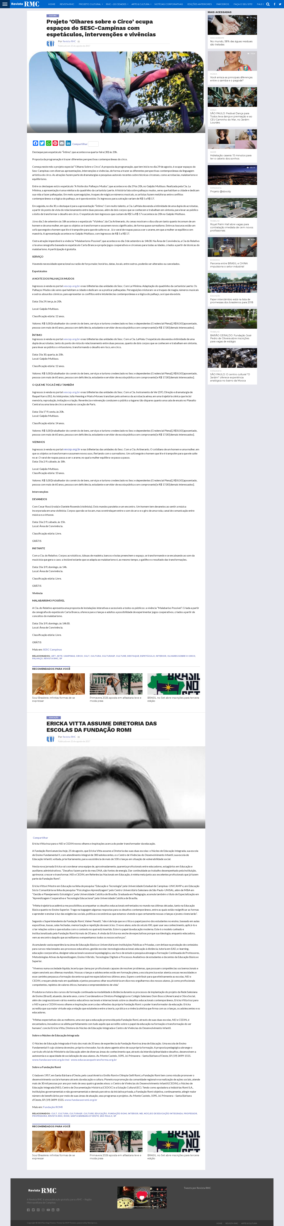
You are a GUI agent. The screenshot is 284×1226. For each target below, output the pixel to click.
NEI (141, 1113)
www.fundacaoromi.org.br (81, 1099)
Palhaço (37, 658)
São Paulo (106, 1116)
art (53, 656)
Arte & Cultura (249, 1223)
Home (51, 4)
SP (60, 658)
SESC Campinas (52, 649)
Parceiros (222, 4)
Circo (79, 656)
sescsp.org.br (71, 285)
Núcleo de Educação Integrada (163, 1113)
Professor (190, 1113)
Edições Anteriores (200, 4)
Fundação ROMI (53, 1106)
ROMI (67, 1116)
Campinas (69, 656)
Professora (39, 1116)
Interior (161, 656)
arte (59, 656)
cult (87, 656)
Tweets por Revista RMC (197, 1188)
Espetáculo (147, 656)
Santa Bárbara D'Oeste (85, 1116)
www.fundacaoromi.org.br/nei (50, 1059)
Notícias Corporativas (168, 4)
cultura (96, 656)
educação (101, 1113)
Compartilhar (79, 143)
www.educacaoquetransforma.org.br (94, 1059)
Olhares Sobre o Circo (181, 656)
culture (121, 656)
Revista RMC (67, 4)
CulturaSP (108, 656)
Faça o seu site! (243, 4)
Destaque (133, 656)
